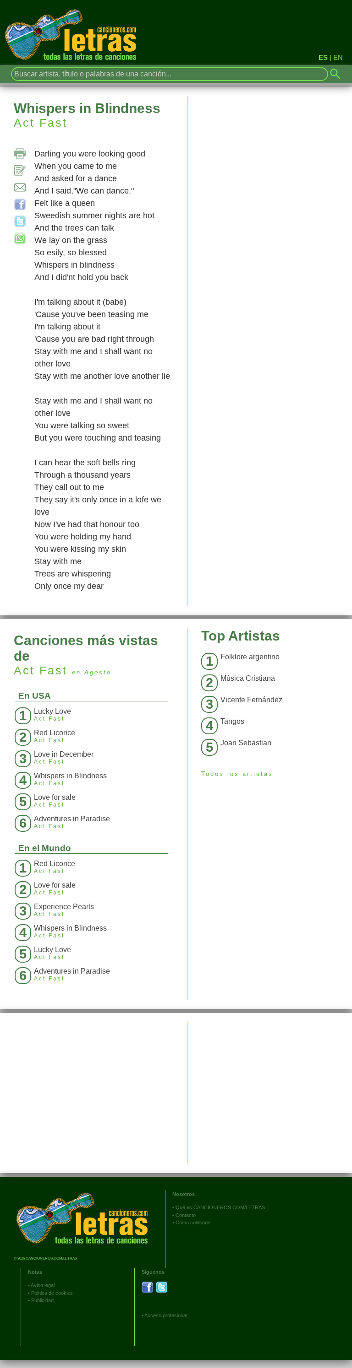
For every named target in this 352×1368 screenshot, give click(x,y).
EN (338, 57)
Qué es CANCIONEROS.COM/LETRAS (220, 1207)
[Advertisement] (269, 1086)
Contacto (186, 1215)
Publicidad (42, 1300)
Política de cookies (52, 1293)
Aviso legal (43, 1285)
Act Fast (40, 122)
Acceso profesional (165, 1315)
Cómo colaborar (193, 1222)
